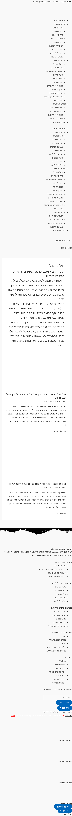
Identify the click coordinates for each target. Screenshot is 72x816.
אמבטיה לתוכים (56, 111)
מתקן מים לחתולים (55, 89)
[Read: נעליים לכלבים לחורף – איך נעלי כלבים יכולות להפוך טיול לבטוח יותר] (36, 373)
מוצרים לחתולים (59, 60)
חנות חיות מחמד (59, 20)
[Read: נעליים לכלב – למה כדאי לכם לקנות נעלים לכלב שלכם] (36, 460)
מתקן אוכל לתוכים (55, 115)
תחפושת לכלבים (56, 46)
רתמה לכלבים (57, 31)
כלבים (63, 401)
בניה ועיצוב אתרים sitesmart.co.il (58, 689)
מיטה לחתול (58, 75)
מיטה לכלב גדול (56, 53)
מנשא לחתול (58, 79)
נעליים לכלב (55, 401)
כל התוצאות (64, 708)
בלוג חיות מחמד (59, 122)
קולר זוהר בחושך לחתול (53, 97)
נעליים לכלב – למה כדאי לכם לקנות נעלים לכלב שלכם (37, 483)
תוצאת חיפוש (63, 703)
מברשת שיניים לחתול (54, 71)
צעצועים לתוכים (56, 118)
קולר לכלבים (58, 28)
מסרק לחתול (58, 82)
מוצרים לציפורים (59, 104)
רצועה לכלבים (57, 42)
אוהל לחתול (58, 64)
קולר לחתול (58, 100)
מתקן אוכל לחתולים (55, 86)
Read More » (60, 431)
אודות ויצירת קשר (63, 562)
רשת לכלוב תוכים (56, 108)
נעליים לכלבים (57, 57)
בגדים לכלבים (57, 35)
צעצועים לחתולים (56, 93)
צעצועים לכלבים (56, 39)
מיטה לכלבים (57, 49)
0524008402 (66, 248)
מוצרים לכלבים (60, 24)
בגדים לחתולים (57, 68)
